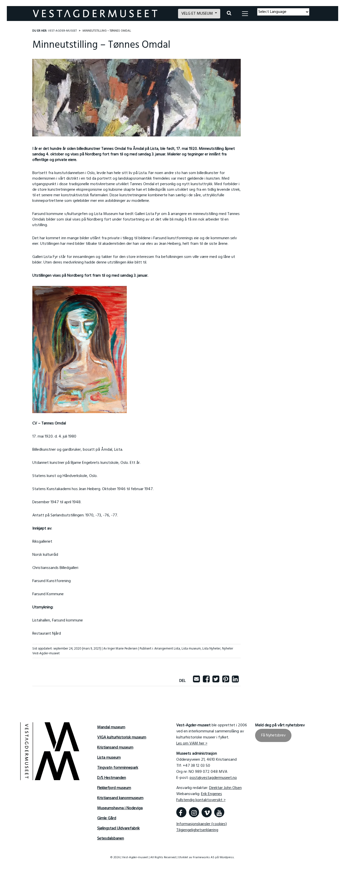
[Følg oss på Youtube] (219, 812)
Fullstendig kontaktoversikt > (201, 800)
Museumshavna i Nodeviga (120, 808)
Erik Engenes (211, 794)
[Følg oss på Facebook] (181, 812)
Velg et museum (197, 13)
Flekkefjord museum (114, 788)
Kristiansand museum (115, 747)
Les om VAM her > (191, 743)
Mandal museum (111, 727)
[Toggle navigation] (245, 13)
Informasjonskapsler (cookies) (201, 824)
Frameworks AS (203, 857)
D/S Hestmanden (111, 778)
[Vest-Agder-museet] (102, 13)
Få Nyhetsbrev (273, 735)
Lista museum (191, 648)
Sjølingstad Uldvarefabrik (118, 828)
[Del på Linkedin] (235, 681)
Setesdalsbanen (110, 838)
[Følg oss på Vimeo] (207, 812)
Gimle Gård (106, 818)
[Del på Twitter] (215, 681)
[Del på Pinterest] (225, 681)
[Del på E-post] (196, 681)
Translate (294, 18)
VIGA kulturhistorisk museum (121, 737)
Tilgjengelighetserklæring (197, 830)
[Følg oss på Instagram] (194, 812)
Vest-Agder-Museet (62, 30)
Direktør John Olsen (225, 788)
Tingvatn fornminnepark (117, 767)
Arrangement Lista (167, 648)
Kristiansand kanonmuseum (120, 798)
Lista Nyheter (211, 648)
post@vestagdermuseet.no (213, 778)
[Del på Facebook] (206, 681)
